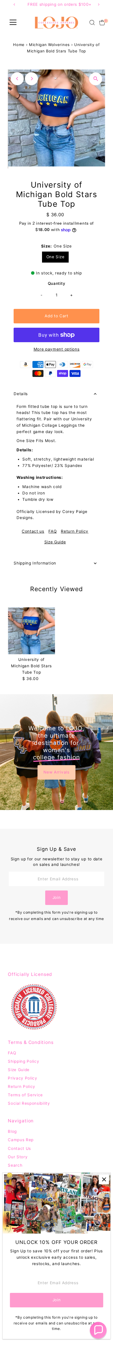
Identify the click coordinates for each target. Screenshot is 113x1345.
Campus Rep (21, 1139)
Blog (12, 1131)
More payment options (57, 349)
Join (56, 897)
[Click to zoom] (95, 78)
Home (19, 44)
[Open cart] (102, 22)
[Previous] (17, 78)
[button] (98, 1330)
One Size (55, 256)
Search (15, 1165)
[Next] (31, 78)
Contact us (33, 531)
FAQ (52, 531)
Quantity (56, 283)
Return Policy (74, 531)
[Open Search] (92, 22)
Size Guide (55, 542)
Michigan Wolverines (49, 44)
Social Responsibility (29, 1103)
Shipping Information (35, 563)
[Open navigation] (13, 22)
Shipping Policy (23, 1061)
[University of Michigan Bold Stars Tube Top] (31, 631)
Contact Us (19, 1148)
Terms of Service (25, 1095)
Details (21, 393)
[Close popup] (104, 1179)
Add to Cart (56, 316)
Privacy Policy (22, 1078)
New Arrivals (56, 772)
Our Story (18, 1157)
